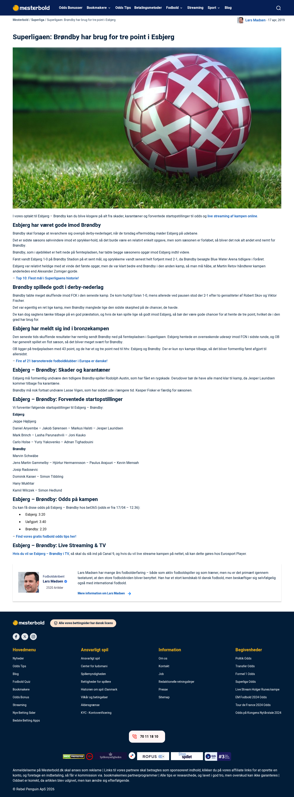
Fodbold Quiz (21, 682)
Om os (163, 658)
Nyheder (18, 658)
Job (161, 674)
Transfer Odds (245, 666)
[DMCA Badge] (73, 756)
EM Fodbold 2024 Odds (251, 697)
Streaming (195, 7)
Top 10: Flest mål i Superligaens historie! (47, 278)
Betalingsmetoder (148, 7)
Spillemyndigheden (93, 674)
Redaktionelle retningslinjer (176, 682)
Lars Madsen (255, 20)
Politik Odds (243, 658)
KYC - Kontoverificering (96, 713)
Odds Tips (123, 7)
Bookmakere (97, 7)
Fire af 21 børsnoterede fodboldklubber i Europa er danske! (61, 361)
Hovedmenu (24, 650)
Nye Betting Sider (24, 713)
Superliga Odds (245, 682)
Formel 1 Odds (245, 674)
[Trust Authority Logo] (111, 756)
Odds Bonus (21, 697)
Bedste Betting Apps (26, 721)
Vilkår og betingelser (94, 697)
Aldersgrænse (90, 705)
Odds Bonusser (70, 7)
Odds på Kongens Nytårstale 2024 (258, 713)
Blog (228, 7)
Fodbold (172, 7)
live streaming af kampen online (232, 216)
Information (170, 650)
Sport (212, 7)
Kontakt (164, 666)
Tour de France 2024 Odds (253, 705)
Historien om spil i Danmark (99, 689)
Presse (163, 689)
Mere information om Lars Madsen (101, 593)
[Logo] (31, 623)
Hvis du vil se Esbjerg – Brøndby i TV (41, 553)
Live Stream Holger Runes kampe (257, 689)
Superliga (37, 20)
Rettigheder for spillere (96, 682)
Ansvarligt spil (94, 650)
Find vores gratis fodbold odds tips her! (46, 536)
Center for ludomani (94, 666)
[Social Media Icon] (16, 636)
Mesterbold (20, 20)
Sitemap (164, 697)
